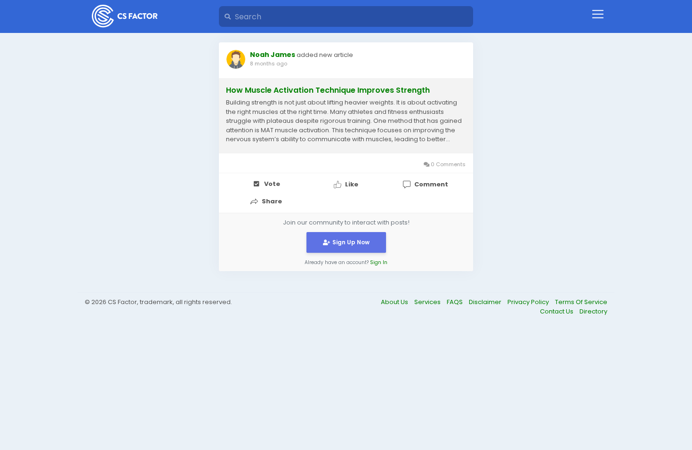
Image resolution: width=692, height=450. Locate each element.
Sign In (378, 262)
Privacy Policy (528, 301)
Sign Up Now (351, 242)
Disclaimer (486, 301)
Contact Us (557, 311)
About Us (395, 301)
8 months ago (268, 63)
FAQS (455, 301)
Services (428, 301)
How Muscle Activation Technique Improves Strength (328, 90)
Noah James (272, 54)
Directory (593, 311)
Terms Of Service (581, 301)
